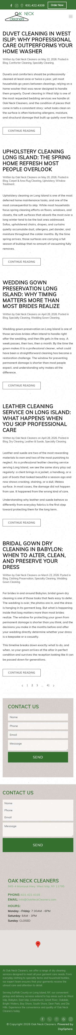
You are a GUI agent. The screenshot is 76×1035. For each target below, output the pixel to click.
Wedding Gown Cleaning (45, 317)
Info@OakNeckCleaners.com (37, 899)
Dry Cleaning (16, 441)
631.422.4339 (30, 894)
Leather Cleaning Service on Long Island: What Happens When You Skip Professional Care (37, 418)
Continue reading (21, 130)
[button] (38, 944)
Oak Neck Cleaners (26, 59)
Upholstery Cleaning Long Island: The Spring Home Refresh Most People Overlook (37, 160)
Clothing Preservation (21, 578)
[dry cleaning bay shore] (22, 5)
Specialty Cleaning (43, 62)
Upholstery (48, 180)
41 (48, 685)
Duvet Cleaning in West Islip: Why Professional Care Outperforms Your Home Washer (38, 42)
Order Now (57, 5)
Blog (5, 62)
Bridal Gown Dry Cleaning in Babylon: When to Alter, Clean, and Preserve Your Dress (34, 555)
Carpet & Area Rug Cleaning (25, 180)
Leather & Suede (34, 441)
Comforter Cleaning (20, 62)
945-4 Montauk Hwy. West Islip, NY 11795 (36, 886)
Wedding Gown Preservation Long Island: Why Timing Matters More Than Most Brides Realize (31, 294)
